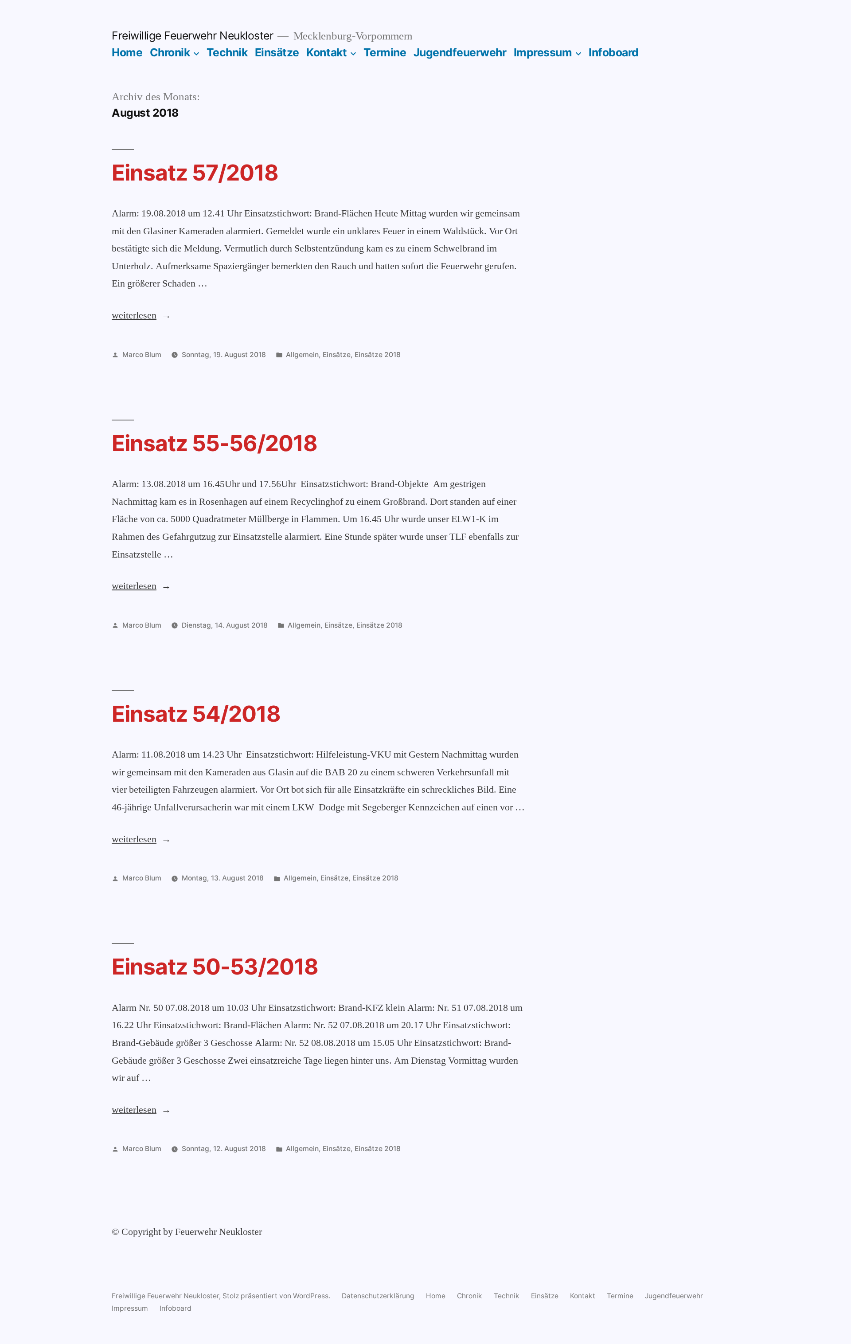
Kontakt (326, 52)
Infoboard (614, 52)
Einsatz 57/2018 (195, 172)
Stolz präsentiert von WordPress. (277, 1296)
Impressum (543, 52)
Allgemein (302, 354)
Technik (227, 52)
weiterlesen (134, 315)
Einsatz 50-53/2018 (215, 966)
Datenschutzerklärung (378, 1296)
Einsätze (277, 52)
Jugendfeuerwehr (460, 52)
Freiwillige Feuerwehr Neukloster (192, 35)
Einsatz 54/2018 (196, 713)
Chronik (170, 52)
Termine (384, 52)
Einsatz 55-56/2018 (214, 443)
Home (127, 52)
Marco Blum (141, 354)
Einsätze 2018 (378, 354)
